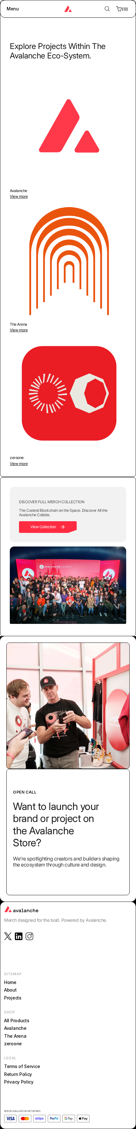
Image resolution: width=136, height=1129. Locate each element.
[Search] (107, 9)
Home (10, 982)
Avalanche (15, 1028)
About (10, 990)
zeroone (13, 1043)
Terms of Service (22, 1066)
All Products (16, 1020)
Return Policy (18, 1074)
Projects (13, 997)
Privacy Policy (19, 1081)
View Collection (43, 526)
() (125, 8)
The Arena (15, 1036)
